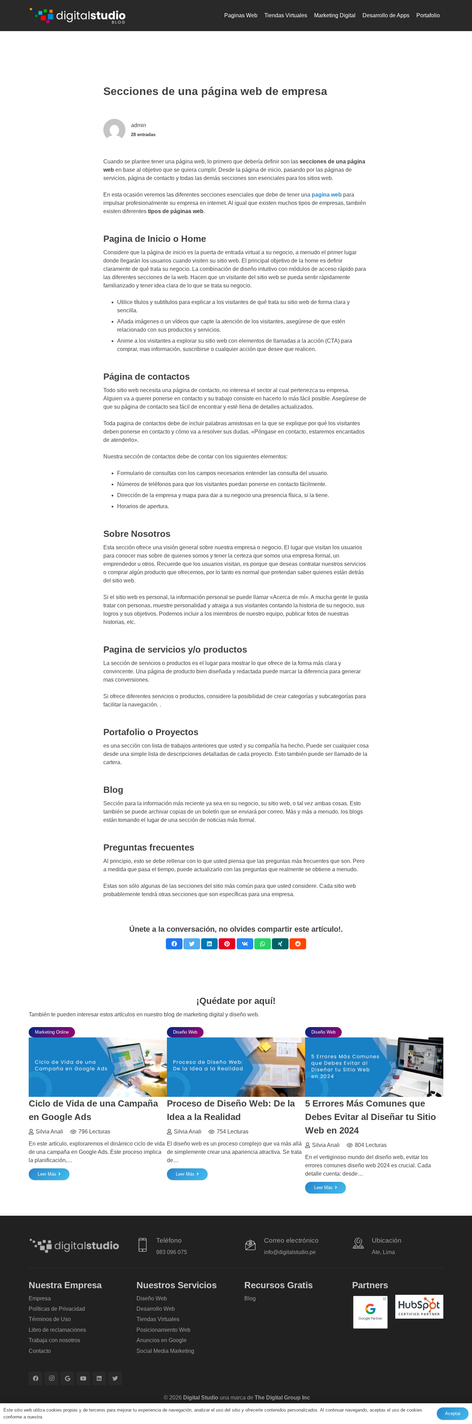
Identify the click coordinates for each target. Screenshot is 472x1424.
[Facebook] (36, 1378)
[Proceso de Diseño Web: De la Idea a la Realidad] (236, 1041)
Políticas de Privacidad (57, 1309)
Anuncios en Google (161, 1340)
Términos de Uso (50, 1319)
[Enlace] (77, 15)
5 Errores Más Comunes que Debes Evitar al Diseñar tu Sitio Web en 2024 (370, 1117)
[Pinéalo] (227, 943)
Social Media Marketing (165, 1351)
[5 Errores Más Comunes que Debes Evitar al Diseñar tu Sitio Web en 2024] (374, 1041)
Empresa (40, 1298)
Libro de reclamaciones (57, 1330)
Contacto (40, 1351)
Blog (250, 1298)
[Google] (67, 1378)
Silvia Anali (49, 1132)
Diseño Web (151, 1298)
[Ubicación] (362, 1244)
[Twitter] (115, 1378)
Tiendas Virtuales (157, 1319)
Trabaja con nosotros (54, 1340)
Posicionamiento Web (163, 1330)
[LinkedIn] (99, 1378)
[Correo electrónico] (254, 1246)
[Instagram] (51, 1378)
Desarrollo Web (155, 1309)
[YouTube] (83, 1378)
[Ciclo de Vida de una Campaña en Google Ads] (98, 1041)
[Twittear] (191, 943)
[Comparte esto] (174, 943)
